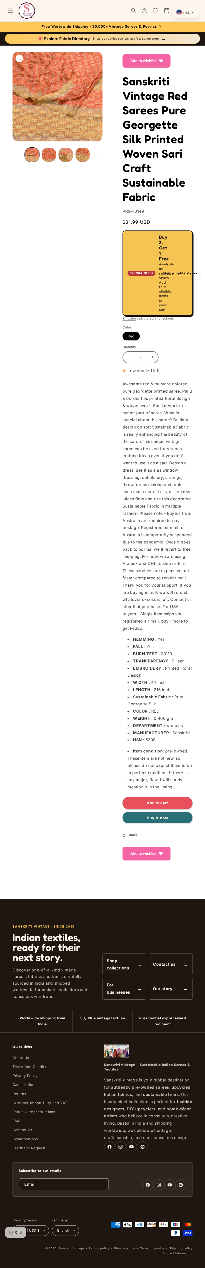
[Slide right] (97, 154)
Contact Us (22, 1130)
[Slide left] (18, 154)
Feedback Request (29, 1148)
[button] (10, 10)
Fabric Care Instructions (33, 1112)
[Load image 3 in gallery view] (65, 155)
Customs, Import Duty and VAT (40, 1103)
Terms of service (152, 1248)
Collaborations (25, 1139)
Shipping (129, 318)
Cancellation (23, 1084)
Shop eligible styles (182, 273)
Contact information (177, 1253)
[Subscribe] (102, 1184)
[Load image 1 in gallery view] (32, 155)
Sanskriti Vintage (71, 1248)
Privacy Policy (25, 1075)
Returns (19, 1094)
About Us (20, 1058)
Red (131, 336)
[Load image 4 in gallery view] (83, 155)
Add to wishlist (143, 61)
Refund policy (99, 1248)
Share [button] (133, 835)
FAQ (16, 1121)
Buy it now (157, 818)
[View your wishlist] (155, 10)
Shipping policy (181, 1248)
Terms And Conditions (32, 1066)
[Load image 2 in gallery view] (49, 155)
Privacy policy (124, 1248)
